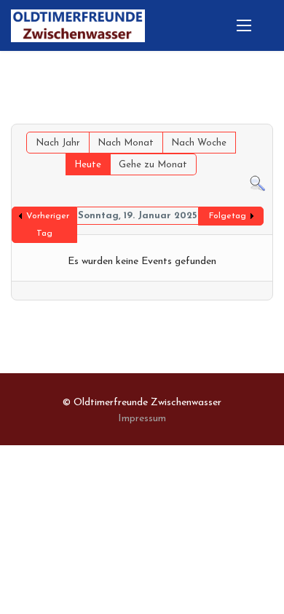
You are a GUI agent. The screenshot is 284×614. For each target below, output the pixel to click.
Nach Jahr (58, 143)
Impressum (142, 418)
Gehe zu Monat (153, 165)
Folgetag (227, 216)
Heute (87, 165)
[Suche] (257, 183)
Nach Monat (126, 143)
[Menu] (244, 25)
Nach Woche (198, 143)
